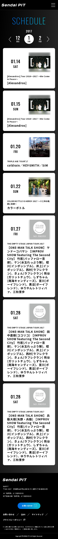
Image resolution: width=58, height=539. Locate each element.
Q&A (23, 514)
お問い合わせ (27, 505)
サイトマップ (37, 514)
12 (18, 38)
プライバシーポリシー (12, 519)
